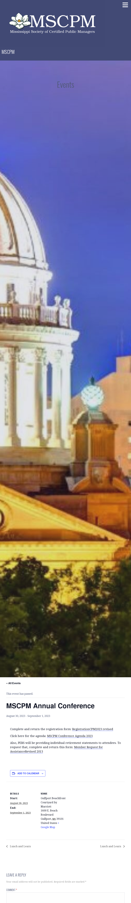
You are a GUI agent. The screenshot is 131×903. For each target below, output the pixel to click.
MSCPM (8, 51)
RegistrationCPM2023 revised (92, 729)
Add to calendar (28, 773)
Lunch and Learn (20, 846)
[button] (126, 5)
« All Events (13, 683)
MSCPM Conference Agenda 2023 (70, 736)
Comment (11, 890)
